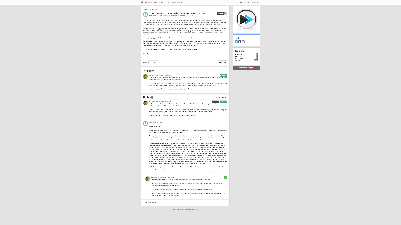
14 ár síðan (168, 75)
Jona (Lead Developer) (178, 15)
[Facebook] (239, 42)
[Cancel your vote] (224, 118)
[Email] (243, 42)
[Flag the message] (217, 118)
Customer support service (181, 209)
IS (243, 2)
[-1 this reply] (226, 118)
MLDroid (153, 15)
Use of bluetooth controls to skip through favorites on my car (177, 13)
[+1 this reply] (221, 118)
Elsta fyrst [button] (221, 97)
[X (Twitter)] (236, 42)
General (145, 9)
